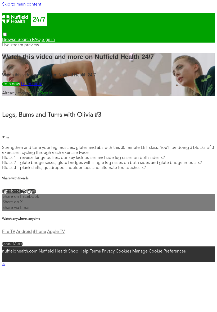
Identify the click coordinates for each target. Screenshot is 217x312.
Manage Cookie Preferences (159, 251)
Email (31, 191)
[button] (5, 34)
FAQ (36, 39)
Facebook (12, 191)
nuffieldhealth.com (20, 251)
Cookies (124, 251)
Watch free (11, 84)
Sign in (46, 93)
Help (84, 251)
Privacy (109, 251)
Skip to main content (21, 4)
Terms (96, 251)
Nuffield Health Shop (58, 251)
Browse (9, 39)
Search (24, 39)
